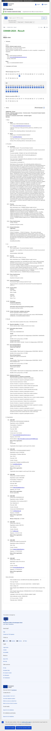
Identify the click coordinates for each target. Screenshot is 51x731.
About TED (5, 658)
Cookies (5, 649)
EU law (4, 667)
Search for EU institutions (8, 710)
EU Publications (6, 677)
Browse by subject (29, 22)
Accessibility (5, 652)
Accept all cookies (10, 727)
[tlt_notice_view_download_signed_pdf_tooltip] (19, 76)
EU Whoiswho (6, 675)
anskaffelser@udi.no (17, 136)
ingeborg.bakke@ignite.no (18, 549)
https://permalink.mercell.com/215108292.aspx (28, 438)
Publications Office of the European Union (12, 622)
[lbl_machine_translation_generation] (19, 96)
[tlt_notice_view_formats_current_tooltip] (44, 107)
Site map (5, 661)
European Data (6, 670)
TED (4, 27)
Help (4, 631)
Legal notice (5, 647)
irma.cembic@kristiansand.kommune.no (18, 57)
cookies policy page (26, 722)
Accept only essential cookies (24, 727)
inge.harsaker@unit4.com (18, 567)
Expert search (20, 22)
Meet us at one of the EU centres (10, 703)
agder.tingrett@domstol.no (18, 487)
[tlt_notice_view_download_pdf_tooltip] (6, 87)
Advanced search (12, 22)
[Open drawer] (4, 37)
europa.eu (14, 690)
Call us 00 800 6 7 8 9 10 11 (9, 696)
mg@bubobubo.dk (17, 510)
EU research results (7, 672)
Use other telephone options (9, 698)
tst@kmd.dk (15, 531)
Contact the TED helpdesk (8, 634)
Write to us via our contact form (9, 701)
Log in (38, 4)
